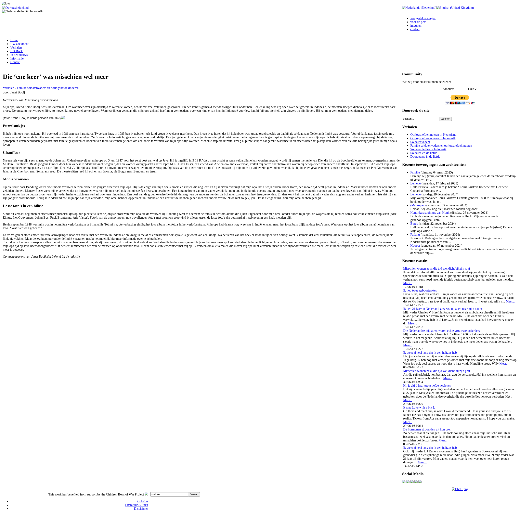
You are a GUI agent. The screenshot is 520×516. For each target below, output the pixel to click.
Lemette (415, 183)
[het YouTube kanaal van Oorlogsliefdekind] (403, 482)
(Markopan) (418, 205)
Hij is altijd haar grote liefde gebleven (427, 385)
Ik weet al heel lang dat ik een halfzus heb (430, 352)
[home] (15, 7)
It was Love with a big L (419, 407)
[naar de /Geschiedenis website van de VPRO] (420, 482)
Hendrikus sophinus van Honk (430, 212)
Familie (415, 172)
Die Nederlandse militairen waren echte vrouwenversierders (441, 330)
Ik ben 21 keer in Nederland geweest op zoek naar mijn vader (442, 308)
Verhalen (9, 88)
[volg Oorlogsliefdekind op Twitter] (416, 482)
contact (414, 29)
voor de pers (418, 22)
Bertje (414, 223)
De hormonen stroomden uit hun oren (427, 429)
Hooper (415, 245)
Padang (415, 234)
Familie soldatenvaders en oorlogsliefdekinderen (48, 88)
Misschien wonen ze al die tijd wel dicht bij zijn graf (436, 268)
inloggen (415, 25)
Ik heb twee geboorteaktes (420, 290)
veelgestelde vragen (423, 18)
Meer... (407, 283)
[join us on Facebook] (408, 482)
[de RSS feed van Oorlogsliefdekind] (412, 482)
